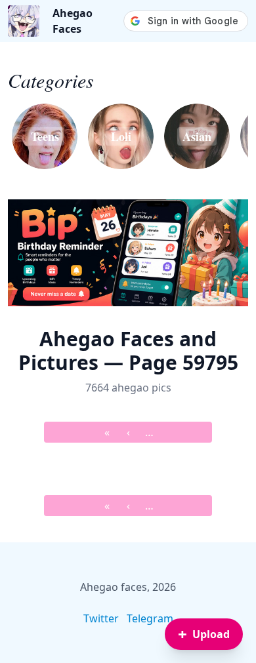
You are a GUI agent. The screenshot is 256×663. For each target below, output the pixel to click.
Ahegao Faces (73, 21)
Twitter (101, 618)
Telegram (150, 618)
